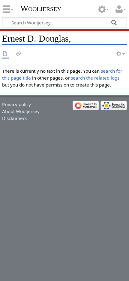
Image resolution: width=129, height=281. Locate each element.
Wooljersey (40, 8)
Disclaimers (14, 118)
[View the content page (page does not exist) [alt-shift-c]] (5, 54)
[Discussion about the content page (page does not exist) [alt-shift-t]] (19, 54)
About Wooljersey (21, 111)
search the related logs (95, 78)
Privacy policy (16, 104)
